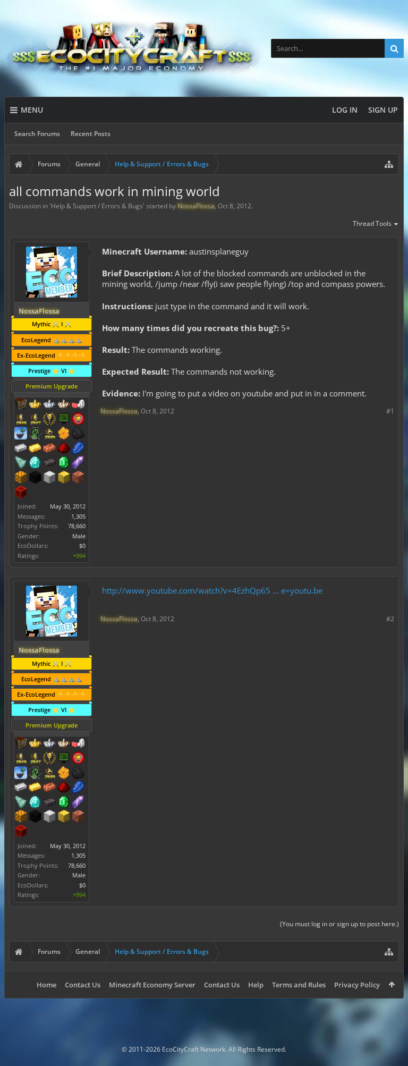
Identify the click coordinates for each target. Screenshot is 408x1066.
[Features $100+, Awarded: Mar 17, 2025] (35, 449)
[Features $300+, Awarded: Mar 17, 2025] (20, 463)
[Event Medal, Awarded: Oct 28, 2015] (49, 419)
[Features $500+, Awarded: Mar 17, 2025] (49, 463)
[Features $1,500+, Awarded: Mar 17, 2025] (49, 478)
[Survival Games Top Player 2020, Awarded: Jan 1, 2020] (49, 434)
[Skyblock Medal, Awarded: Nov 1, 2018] (20, 434)
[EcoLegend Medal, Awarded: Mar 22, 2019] (35, 404)
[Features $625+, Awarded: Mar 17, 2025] (63, 463)
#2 (390, 619)
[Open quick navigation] (388, 164)
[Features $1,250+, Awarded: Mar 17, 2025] (35, 478)
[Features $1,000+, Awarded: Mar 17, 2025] (20, 478)
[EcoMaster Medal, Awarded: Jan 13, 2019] (49, 404)
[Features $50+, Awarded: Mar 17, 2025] (78, 434)
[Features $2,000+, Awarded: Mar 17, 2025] (63, 478)
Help (256, 984)
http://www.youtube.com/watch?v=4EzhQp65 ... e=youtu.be (212, 590)
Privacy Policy (357, 984)
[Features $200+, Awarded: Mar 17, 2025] (63, 449)
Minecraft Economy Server (152, 984)
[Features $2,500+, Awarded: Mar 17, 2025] (78, 478)
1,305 (78, 516)
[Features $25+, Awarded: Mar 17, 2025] (63, 434)
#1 (390, 411)
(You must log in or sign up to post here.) (339, 923)
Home (46, 984)
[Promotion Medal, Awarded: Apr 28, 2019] (20, 404)
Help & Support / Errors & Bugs (97, 205)
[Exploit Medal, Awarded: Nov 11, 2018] (63, 419)
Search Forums (37, 133)
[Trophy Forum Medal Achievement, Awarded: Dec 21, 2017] (78, 419)
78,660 (77, 526)
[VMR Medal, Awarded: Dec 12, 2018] (35, 434)
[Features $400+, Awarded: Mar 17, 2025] (35, 463)
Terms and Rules (299, 984)
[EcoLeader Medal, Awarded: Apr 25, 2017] (63, 404)
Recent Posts (90, 133)
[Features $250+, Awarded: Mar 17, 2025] (78, 449)
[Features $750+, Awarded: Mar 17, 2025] (78, 463)
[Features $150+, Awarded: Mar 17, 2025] (49, 449)
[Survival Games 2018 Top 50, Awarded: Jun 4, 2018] (20, 419)
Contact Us (82, 984)
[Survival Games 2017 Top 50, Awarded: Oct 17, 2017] (35, 419)
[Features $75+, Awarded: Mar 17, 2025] (20, 449)
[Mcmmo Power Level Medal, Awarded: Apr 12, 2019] (78, 404)
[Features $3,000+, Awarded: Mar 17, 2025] (20, 493)
